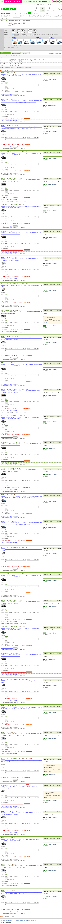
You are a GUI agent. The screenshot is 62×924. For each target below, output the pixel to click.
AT (10, 63)
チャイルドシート (14, 60)
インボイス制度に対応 (14, 65)
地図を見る (15, 94)
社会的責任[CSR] (19, 920)
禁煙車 (23, 59)
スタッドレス (46, 59)
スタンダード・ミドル (26, 41)
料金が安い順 (13, 67)
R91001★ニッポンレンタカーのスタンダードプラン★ (12, 118)
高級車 (32, 40)
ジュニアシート (23, 60)
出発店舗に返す (16, 34)
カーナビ (33, 59)
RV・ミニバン (38, 41)
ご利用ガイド (39, 4)
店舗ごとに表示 (16, 53)
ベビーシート (31, 60)
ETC (37, 59)
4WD (41, 59)
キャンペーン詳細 (29, 91)
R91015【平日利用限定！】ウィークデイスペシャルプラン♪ (13, 91)
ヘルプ (33, 4)
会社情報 (3, 920)
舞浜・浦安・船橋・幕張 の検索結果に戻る (14, 55)
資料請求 (35, 920)
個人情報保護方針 (10, 920)
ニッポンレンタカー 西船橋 (7, 94)
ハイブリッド (52, 41)
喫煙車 (28, 59)
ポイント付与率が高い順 (28, 67)
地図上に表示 (25, 53)
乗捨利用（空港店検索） (39, 34)
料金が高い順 (20, 67)
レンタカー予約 (3, 18)
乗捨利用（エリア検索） (27, 34)
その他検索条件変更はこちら (11, 47)
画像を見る (15, 38)
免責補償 (13, 59)
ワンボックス (45, 41)
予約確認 (42, 10)
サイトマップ (46, 4)
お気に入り (36, 10)
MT (14, 63)
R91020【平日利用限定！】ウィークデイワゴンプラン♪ (12, 408)
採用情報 (26, 920)
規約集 (30, 920)
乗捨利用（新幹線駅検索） (53, 34)
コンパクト (20, 41)
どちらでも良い (19, 63)
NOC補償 (18, 59)
